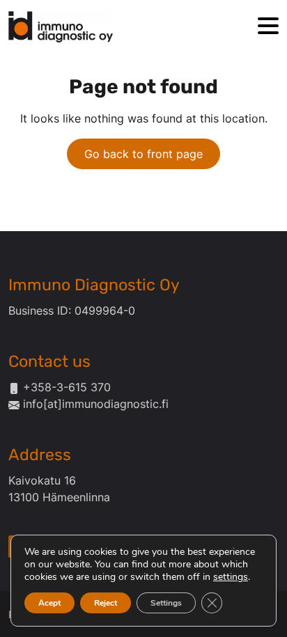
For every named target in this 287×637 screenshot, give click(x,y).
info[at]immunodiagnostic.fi (96, 404)
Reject (105, 602)
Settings (166, 602)
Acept (49, 602)
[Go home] (60, 27)
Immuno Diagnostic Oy (94, 284)
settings (230, 577)
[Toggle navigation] (268, 26)
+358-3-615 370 (67, 387)
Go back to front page (143, 154)
